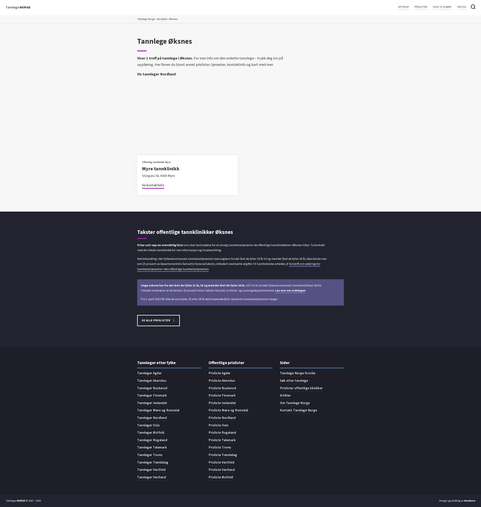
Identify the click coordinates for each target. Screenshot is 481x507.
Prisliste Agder (220, 373)
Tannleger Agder (149, 373)
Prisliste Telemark (222, 440)
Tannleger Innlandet (152, 403)
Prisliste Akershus (222, 380)
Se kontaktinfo (153, 185)
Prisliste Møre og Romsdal (228, 410)
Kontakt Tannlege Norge (298, 410)
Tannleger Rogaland (152, 440)
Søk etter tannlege (294, 380)
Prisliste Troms (220, 447)
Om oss (461, 7)
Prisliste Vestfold (221, 462)
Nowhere (469, 501)
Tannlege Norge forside (297, 373)
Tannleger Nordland (152, 417)
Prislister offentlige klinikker (301, 388)
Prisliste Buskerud (222, 388)
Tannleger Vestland (151, 477)
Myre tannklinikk (160, 168)
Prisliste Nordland (222, 417)
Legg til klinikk (442, 7)
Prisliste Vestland (222, 469)
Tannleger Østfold (150, 432)
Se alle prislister (156, 320)
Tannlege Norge (146, 19)
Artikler (403, 7)
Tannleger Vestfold (151, 469)
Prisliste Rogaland (222, 432)
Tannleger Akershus (151, 380)
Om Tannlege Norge (295, 403)
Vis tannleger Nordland (156, 74)
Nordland (162, 19)
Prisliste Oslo (218, 425)
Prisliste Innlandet (222, 403)
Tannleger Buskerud (152, 388)
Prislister (420, 7)
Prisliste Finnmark (222, 395)
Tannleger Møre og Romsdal (158, 410)
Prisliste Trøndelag (223, 455)
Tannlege (18, 7)
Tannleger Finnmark (152, 395)
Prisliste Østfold (221, 477)
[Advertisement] (240, 106)
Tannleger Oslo (148, 425)
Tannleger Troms (150, 455)
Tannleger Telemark (152, 447)
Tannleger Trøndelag (152, 462)
